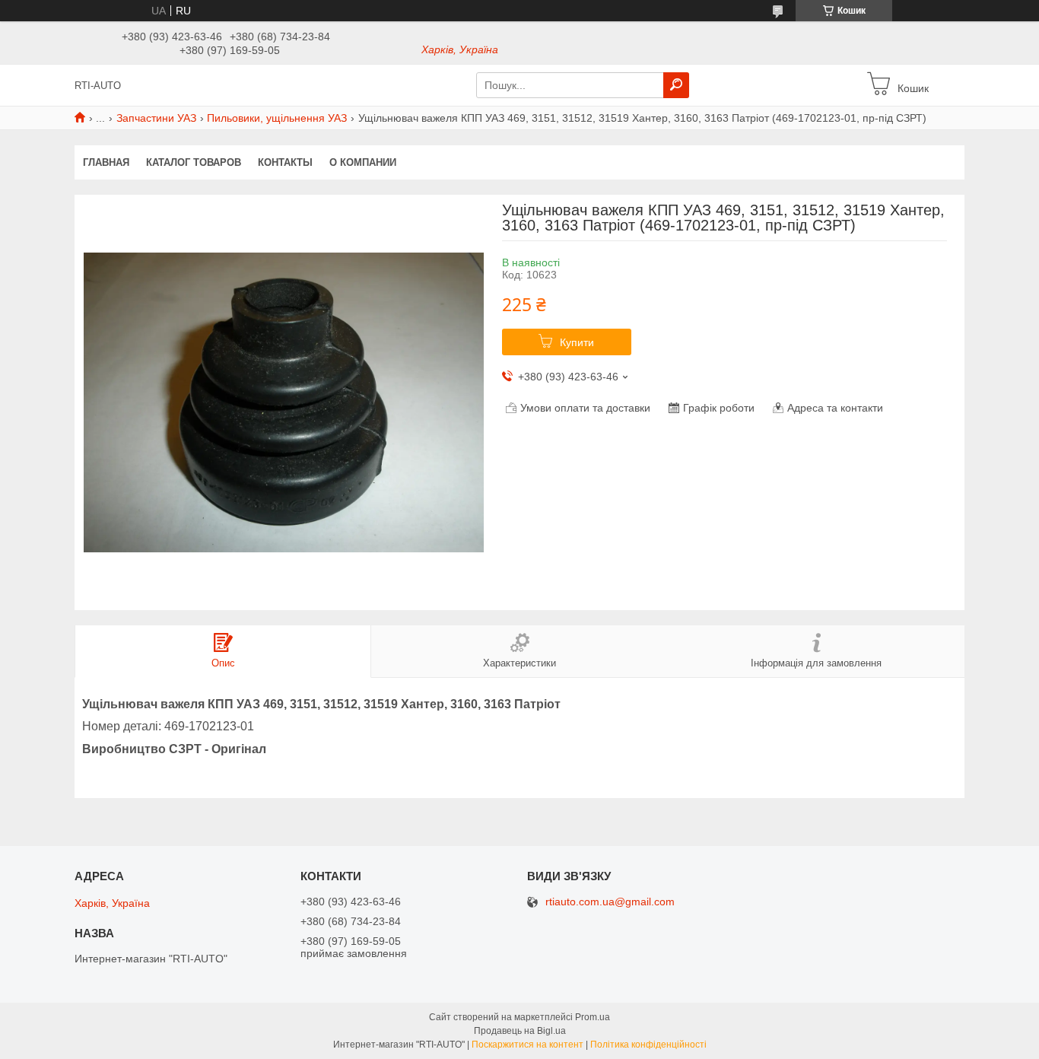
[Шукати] (676, 85)
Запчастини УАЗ (156, 118)
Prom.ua (592, 1017)
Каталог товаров (193, 162)
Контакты (285, 162)
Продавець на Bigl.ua (520, 1031)
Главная (106, 162)
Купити (577, 342)
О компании (362, 162)
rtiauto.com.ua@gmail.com (610, 902)
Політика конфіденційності (648, 1044)
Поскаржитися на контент (527, 1044)
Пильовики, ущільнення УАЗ (277, 118)
